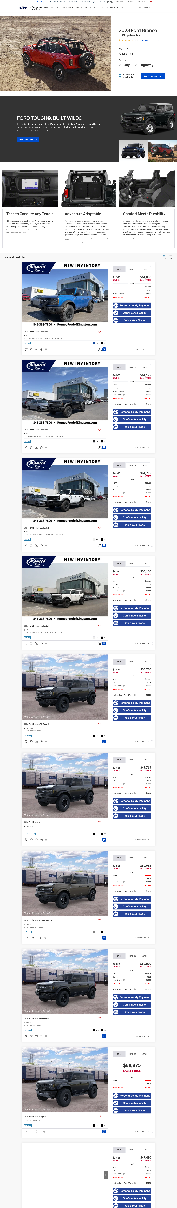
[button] (106, 294)
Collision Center (117, 8)
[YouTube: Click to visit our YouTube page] (109, 2)
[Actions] (104, 332)
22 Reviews (144, 40)
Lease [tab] (145, 269)
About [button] (155, 8)
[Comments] (100, 349)
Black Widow (67, 8)
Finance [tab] (132, 269)
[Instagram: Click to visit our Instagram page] (112, 2)
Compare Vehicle (142, 349)
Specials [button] (104, 8)
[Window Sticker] (104, 349)
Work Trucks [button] (81, 8)
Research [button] (94, 8)
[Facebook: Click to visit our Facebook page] (107, 2)
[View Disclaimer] (46, 349)
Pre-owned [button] (55, 8)
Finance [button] (146, 8)
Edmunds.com (156, 40)
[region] (132, 293)
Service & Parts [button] (134, 8)
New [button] (46, 8)
